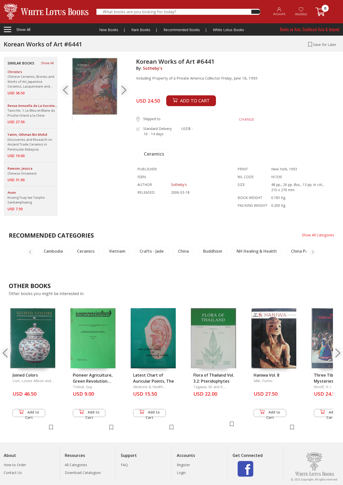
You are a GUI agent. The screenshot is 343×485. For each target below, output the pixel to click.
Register (183, 464)
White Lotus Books (228, 29)
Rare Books (140, 29)
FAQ (124, 464)
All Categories (76, 464)
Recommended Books (181, 29)
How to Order (15, 464)
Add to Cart (32, 413)
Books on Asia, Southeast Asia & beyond (309, 29)
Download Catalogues (83, 472)
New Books (108, 29)
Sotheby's (152, 68)
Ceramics (154, 154)
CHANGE (246, 119)
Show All (47, 63)
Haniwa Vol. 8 (266, 375)
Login (181, 472)
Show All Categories (318, 235)
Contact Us (13, 472)
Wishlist (301, 14)
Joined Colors (25, 375)
